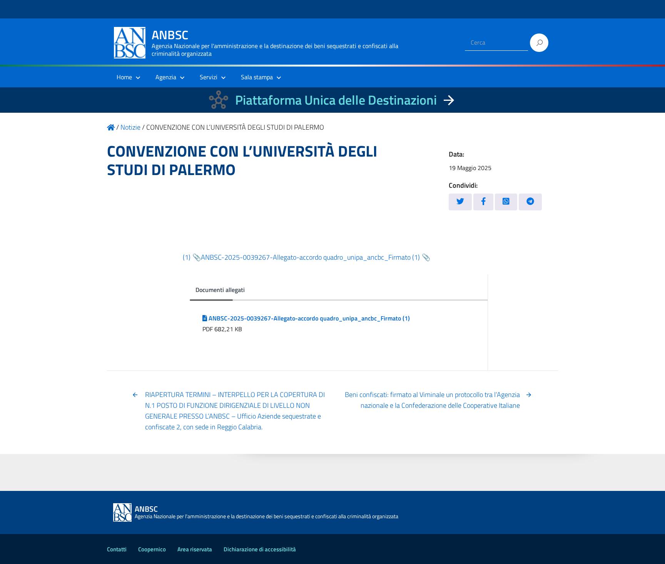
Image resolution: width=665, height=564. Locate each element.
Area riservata (194, 549)
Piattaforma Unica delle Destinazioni (336, 100)
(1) (186, 257)
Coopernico (152, 549)
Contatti (117, 549)
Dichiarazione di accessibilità (260, 549)
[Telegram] (530, 202)
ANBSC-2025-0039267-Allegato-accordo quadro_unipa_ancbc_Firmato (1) (310, 257)
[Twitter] (460, 202)
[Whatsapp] (506, 202)
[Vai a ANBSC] (111, 127)
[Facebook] (483, 202)
